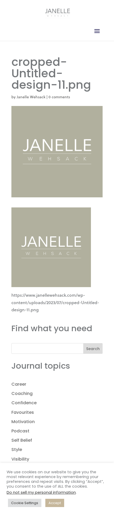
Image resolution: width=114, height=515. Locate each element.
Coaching (22, 393)
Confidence (24, 403)
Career (18, 384)
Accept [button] (55, 502)
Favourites (22, 412)
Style (16, 449)
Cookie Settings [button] (24, 502)
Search (93, 348)
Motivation (23, 422)
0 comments (59, 97)
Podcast (20, 431)
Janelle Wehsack (31, 97)
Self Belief (21, 440)
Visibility (20, 459)
